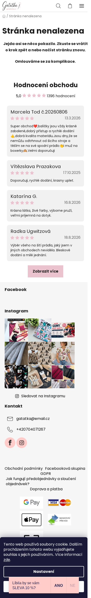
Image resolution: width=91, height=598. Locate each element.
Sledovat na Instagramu (43, 396)
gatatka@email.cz (33, 418)
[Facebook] (10, 442)
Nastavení (43, 571)
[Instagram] (21, 442)
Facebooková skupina (65, 468)
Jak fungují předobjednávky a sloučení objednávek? (41, 481)
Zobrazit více (45, 271)
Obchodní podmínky (24, 468)
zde (7, 559)
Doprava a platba (46, 489)
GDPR (45, 473)
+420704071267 (31, 429)
